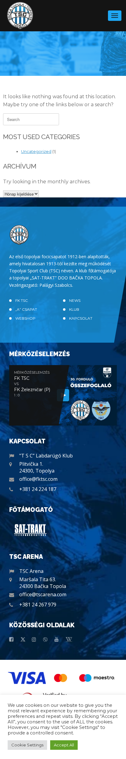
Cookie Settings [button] (27, 744)
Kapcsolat (80, 318)
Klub (74, 309)
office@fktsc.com (38, 479)
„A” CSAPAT (26, 309)
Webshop (25, 318)
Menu (114, 15)
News (74, 300)
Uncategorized (36, 151)
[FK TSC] (20, 15)
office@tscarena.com (42, 594)
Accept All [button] (64, 744)
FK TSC (21, 300)
